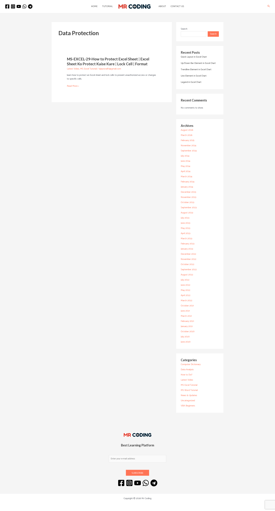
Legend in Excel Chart (191, 82)
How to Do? (186, 375)
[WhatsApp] (24, 6)
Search (184, 29)
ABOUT (162, 6)
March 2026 (186, 135)
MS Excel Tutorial (88, 69)
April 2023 (185, 233)
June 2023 (185, 223)
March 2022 (186, 300)
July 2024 (185, 156)
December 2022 (188, 254)
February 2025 (187, 140)
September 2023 (189, 208)
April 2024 (185, 171)
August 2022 (187, 275)
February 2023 (187, 244)
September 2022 (189, 270)
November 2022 (188, 259)
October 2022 (187, 264)
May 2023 (185, 228)
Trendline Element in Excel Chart (196, 69)
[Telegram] (30, 6)
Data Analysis (187, 370)
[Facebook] (7, 6)
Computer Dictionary (191, 364)
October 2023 (187, 202)
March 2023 (186, 239)
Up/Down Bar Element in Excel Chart (198, 63)
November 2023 (188, 197)
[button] (268, 6)
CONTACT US (177, 6)
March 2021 (186, 316)
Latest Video (73, 69)
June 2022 (185, 285)
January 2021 (187, 326)
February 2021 (187, 321)
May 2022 (185, 290)
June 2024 (185, 161)
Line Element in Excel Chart (194, 76)
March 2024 (186, 177)
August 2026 (187, 130)
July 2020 (185, 337)
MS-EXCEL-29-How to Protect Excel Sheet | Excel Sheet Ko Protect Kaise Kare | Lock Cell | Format (108, 61)
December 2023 (188, 192)
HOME (94, 6)
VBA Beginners (188, 406)
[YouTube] (18, 6)
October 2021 (187, 306)
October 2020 (188, 331)
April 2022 (185, 295)
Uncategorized (188, 401)
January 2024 (187, 187)
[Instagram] (13, 6)
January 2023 (187, 249)
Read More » (73, 86)
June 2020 (185, 342)
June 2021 (185, 311)
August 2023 (187, 213)
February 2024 (187, 182)
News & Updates (189, 395)
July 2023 (185, 218)
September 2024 (189, 151)
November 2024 (188, 146)
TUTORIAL (107, 6)
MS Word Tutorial (189, 390)
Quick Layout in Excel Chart (194, 57)
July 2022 (185, 280)
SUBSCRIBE (137, 473)
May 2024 (185, 166)
